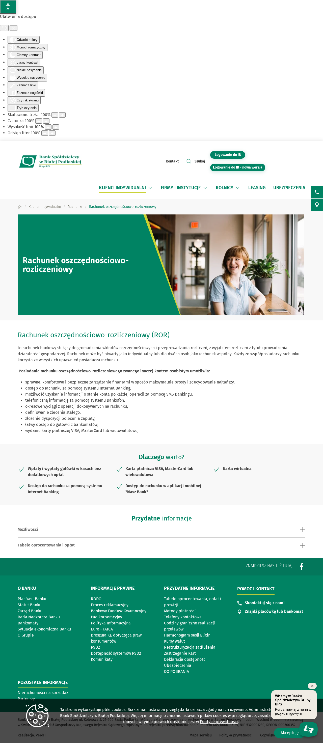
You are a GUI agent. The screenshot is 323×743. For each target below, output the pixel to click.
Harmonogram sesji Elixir (187, 635)
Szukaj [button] (200, 161)
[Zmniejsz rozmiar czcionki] (38, 121)
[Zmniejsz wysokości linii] (48, 127)
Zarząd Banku (30, 611)
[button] (150, 187)
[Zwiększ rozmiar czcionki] (46, 121)
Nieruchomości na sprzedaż (43, 692)
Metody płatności (180, 611)
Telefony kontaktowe (183, 617)
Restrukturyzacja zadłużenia (190, 647)
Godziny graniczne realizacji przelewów (189, 626)
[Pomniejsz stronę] (54, 115)
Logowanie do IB (230, 154)
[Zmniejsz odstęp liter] (44, 133)
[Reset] (4, 28)
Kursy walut (174, 641)
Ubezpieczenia (177, 665)
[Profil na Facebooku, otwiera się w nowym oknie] (301, 566)
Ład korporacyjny (106, 617)
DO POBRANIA (176, 671)
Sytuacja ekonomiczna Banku (44, 629)
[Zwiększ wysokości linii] (55, 127)
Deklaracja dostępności (185, 659)
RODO (96, 598)
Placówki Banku (32, 598)
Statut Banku (29, 604)
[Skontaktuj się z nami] (317, 192)
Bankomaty (28, 623)
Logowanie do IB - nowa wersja (239, 167)
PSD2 (95, 647)
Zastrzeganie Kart (180, 653)
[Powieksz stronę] (62, 115)
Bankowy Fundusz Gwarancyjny (118, 611)
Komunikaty (102, 659)
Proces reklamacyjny (109, 604)
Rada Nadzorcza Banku (39, 617)
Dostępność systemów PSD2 (116, 653)
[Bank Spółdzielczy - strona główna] (50, 161)
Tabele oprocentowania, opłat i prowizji (192, 601)
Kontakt (172, 161)
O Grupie (26, 635)
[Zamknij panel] (13, 28)
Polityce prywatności (219, 721)
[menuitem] (122, 187)
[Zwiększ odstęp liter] (52, 133)
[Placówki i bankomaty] (317, 205)
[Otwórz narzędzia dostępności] (8, 7)
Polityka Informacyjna (111, 623)
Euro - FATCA (102, 629)
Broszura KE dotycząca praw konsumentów (116, 638)
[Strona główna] (20, 207)
